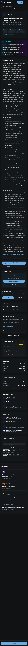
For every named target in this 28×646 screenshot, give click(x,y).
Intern (4, 456)
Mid (14, 454)
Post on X (7, 306)
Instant (6, 450)
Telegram (7, 309)
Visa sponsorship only (9, 452)
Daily (14, 450)
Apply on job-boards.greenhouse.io (14, 263)
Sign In (20, 2)
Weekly (21, 450)
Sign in (8, 266)
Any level (5, 454)
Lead (22, 454)
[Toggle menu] (25, 2)
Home (2, 6)
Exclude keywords (6, 458)
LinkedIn (15, 306)
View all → (23, 394)
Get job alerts (14, 447)
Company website (8, 326)
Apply (14, 643)
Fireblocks (9, 14)
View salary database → (14, 387)
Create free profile (14, 281)
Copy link (15, 309)
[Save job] (24, 14)
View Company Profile (14, 335)
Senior (18, 454)
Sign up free (8, 297)
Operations (8, 6)
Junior (10, 454)
